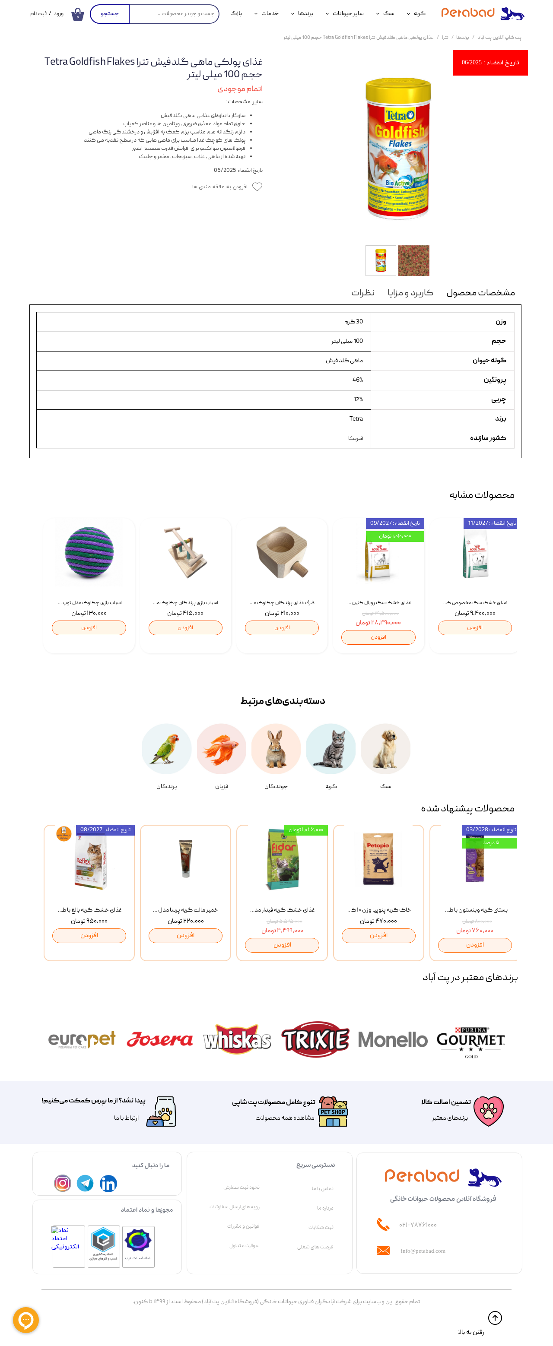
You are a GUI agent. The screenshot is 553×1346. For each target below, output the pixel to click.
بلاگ (236, 14)
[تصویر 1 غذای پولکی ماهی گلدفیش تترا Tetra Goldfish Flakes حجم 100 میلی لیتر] (398, 149)
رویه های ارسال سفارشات (235, 1206)
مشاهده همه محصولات (285, 1118)
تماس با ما (323, 1188)
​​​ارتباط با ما (126, 1118)
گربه (420, 14)
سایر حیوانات (348, 14)
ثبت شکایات (321, 1227)
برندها (305, 14)
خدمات (270, 14)
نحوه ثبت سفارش (241, 1187)
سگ (388, 14)
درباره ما (325, 1208)
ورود (59, 14)
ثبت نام (38, 14)
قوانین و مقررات (243, 1226)
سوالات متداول (244, 1245)
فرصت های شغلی (315, 1247)
